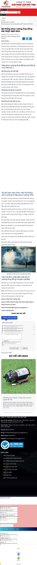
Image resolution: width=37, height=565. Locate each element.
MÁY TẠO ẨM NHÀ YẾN (10, 466)
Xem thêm (6, 407)
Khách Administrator (12, 34)
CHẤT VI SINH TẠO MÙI (10, 469)
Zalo (19, 556)
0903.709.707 (10, 429)
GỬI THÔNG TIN (7, 525)
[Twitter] (27, 38)
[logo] (18, 7)
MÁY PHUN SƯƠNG (9, 455)
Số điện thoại (5, 538)
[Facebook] (23, 38)
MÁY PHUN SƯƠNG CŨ (10, 478)
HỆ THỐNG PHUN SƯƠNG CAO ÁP (13, 461)
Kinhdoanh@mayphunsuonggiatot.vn (16, 432)
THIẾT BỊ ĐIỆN (7, 472)
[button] (9, 41)
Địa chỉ (3, 542)
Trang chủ (18, 552)
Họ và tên (4, 533)
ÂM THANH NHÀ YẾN (9, 464)
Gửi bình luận (14, 348)
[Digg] (30, 38)
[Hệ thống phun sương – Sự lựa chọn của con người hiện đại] (18, 376)
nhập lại (24, 348)
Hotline (18, 560)
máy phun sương (15, 285)
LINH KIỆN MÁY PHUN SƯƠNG (12, 458)
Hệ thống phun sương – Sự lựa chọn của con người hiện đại (17, 398)
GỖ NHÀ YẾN (7, 475)
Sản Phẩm (4, 452)
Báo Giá (4, 9)
